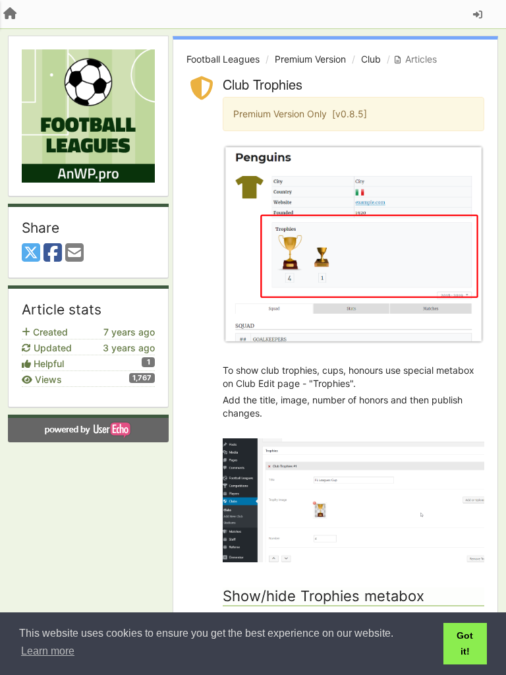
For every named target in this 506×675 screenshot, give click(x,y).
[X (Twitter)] (31, 253)
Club (371, 59)
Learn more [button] (47, 651)
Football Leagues (223, 59)
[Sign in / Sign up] (478, 14)
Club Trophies (262, 84)
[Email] (74, 253)
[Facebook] (52, 253)
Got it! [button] (465, 643)
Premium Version (310, 59)
